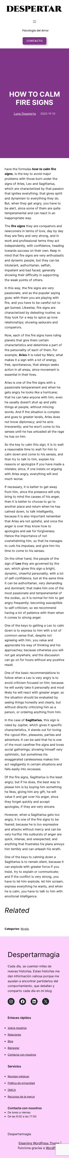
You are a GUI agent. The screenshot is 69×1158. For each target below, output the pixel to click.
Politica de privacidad (21, 1083)
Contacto (34, 41)
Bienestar (13, 1048)
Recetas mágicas (18, 1076)
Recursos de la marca (21, 1096)
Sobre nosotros (17, 1027)
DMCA (12, 1089)
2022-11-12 (47, 113)
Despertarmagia (34, 954)
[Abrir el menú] (34, 21)
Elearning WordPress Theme (39, 1143)
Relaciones (14, 1034)
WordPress (53, 1148)
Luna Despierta (25, 114)
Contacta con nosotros (22, 1054)
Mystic (25, 928)
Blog (10, 1041)
